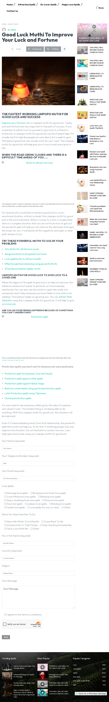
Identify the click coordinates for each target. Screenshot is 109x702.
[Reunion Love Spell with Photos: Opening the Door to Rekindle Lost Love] (82, 154)
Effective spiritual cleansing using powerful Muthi (31, 263)
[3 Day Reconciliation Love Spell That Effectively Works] (82, 209)
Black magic (13, 24)
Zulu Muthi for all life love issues (22, 249)
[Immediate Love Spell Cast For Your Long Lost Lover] (82, 248)
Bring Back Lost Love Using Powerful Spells (98, 169)
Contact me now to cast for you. (13, 360)
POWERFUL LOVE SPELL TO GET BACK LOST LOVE (91, 39)
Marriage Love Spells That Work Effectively (58, 676)
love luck (11, 304)
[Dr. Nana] (4, 30)
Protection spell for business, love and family (29, 373)
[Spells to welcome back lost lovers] (82, 261)
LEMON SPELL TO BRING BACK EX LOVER (97, 76)
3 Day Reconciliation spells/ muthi (22, 268)
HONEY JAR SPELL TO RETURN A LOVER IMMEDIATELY (98, 234)
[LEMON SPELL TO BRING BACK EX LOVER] (82, 76)
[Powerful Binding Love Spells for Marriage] (7, 675)
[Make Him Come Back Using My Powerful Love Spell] (82, 222)
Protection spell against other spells (24, 378)
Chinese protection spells (18, 398)
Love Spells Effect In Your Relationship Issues (98, 182)
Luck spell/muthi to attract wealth (23, 258)
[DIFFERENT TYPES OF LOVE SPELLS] (82, 272)
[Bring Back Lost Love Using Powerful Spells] (82, 170)
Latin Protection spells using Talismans (25, 393)
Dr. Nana (12, 30)
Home (4, 24)
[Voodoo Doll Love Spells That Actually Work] (7, 684)
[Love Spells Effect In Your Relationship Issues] (82, 183)
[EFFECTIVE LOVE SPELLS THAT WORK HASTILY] (82, 102)
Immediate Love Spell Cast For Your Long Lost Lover (98, 247)
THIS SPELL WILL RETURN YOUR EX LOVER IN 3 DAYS (97, 50)
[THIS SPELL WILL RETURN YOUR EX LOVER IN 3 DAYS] (82, 50)
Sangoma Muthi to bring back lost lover (26, 254)
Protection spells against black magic (25, 383)
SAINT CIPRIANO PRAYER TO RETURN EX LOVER (98, 195)
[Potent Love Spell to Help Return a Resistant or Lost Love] (82, 139)
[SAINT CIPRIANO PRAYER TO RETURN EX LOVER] (82, 196)
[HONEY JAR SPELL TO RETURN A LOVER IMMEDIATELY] (82, 235)
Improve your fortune (13, 122)
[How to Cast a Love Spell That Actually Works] (7, 667)
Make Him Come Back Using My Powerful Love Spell (98, 221)
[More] (64, 49)
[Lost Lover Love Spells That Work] (82, 128)
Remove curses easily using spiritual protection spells (33, 388)
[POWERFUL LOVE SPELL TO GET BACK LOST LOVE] (92, 33)
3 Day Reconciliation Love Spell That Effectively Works (98, 208)
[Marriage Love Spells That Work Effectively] (42, 675)
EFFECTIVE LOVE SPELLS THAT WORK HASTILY (98, 102)
